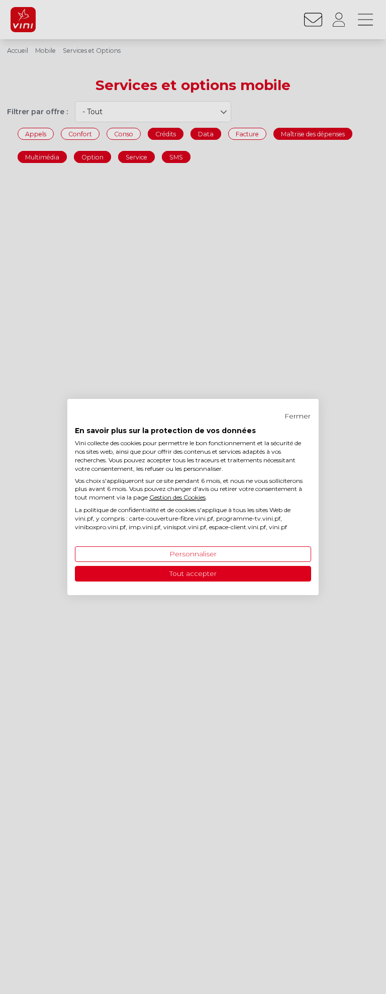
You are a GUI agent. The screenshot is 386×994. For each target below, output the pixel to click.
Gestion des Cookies (177, 497)
